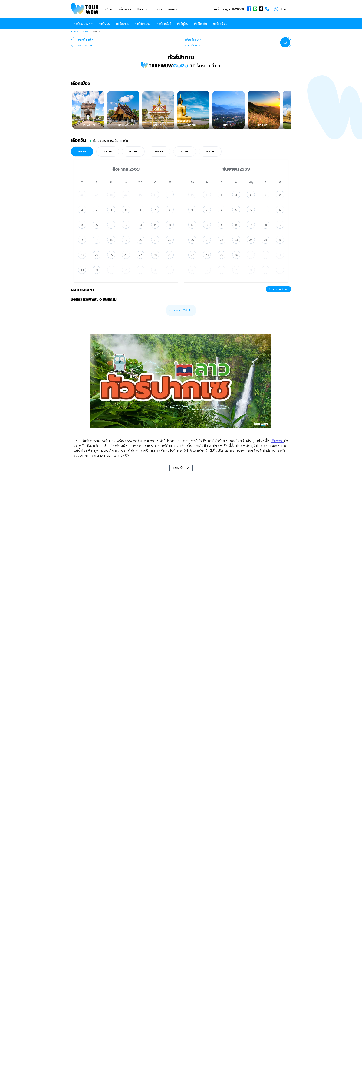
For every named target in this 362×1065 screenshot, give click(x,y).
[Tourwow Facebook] (250, 9)
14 (155, 224)
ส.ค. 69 (82, 151)
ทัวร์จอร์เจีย (220, 23)
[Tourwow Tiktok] (262, 9)
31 (155, 194)
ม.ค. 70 (210, 151)
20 (140, 239)
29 (125, 194)
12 (126, 224)
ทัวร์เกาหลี (122, 23)
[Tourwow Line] (256, 9)
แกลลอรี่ (173, 9)
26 (82, 194)
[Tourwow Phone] (268, 9)
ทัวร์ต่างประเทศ (83, 23)
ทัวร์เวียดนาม (143, 23)
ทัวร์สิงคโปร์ (164, 23)
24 (96, 254)
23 (82, 254)
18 (111, 239)
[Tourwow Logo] (85, 9)
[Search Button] (285, 42)
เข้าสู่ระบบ (285, 9)
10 (96, 224)
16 (82, 239)
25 (111, 254)
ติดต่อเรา (142, 9)
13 (140, 224)
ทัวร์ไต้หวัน (200, 23)
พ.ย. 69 (159, 151)
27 (96, 194)
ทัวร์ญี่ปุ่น (104, 23)
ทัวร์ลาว (84, 31)
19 (126, 239)
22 (169, 239)
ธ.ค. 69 (184, 151)
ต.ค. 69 (133, 151)
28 (111, 194)
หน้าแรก (109, 9)
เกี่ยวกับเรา (126, 9)
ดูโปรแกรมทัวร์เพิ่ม (181, 310)
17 (96, 239)
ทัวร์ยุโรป (182, 23)
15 (170, 224)
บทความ (158, 9)
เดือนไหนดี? (193, 39)
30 (140, 194)
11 (111, 224)
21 (155, 239)
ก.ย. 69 (108, 151)
